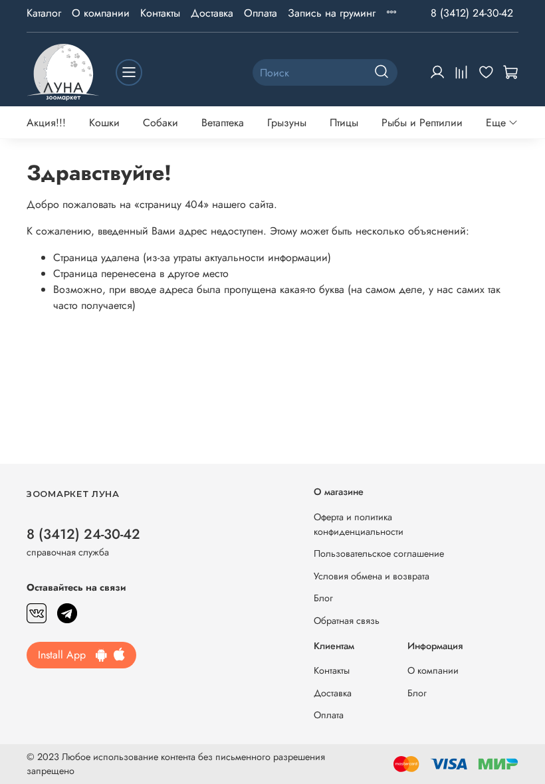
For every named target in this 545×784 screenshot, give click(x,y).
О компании (101, 13)
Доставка (212, 13)
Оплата (260, 13)
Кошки (104, 122)
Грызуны (286, 122)
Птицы (344, 122)
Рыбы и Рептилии (422, 122)
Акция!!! (46, 122)
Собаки (160, 122)
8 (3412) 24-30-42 (472, 13)
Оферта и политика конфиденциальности (358, 524)
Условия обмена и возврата (371, 576)
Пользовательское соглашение (379, 553)
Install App (67, 654)
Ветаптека (222, 122)
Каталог (44, 13)
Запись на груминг (332, 13)
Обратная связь (347, 620)
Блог (323, 598)
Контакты (160, 13)
